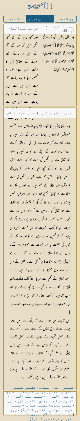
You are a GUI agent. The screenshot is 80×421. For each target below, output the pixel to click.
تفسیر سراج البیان (56, 401)
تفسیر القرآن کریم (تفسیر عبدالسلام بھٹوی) (42, 412)
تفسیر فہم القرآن (26, 396)
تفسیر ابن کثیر (21, 401)
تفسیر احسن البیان (56, 387)
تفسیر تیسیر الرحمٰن (39, 392)
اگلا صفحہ (14, 19)
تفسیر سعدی (61, 405)
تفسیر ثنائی (36, 405)
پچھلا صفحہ (65, 19)
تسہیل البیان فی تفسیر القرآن (44, 416)
